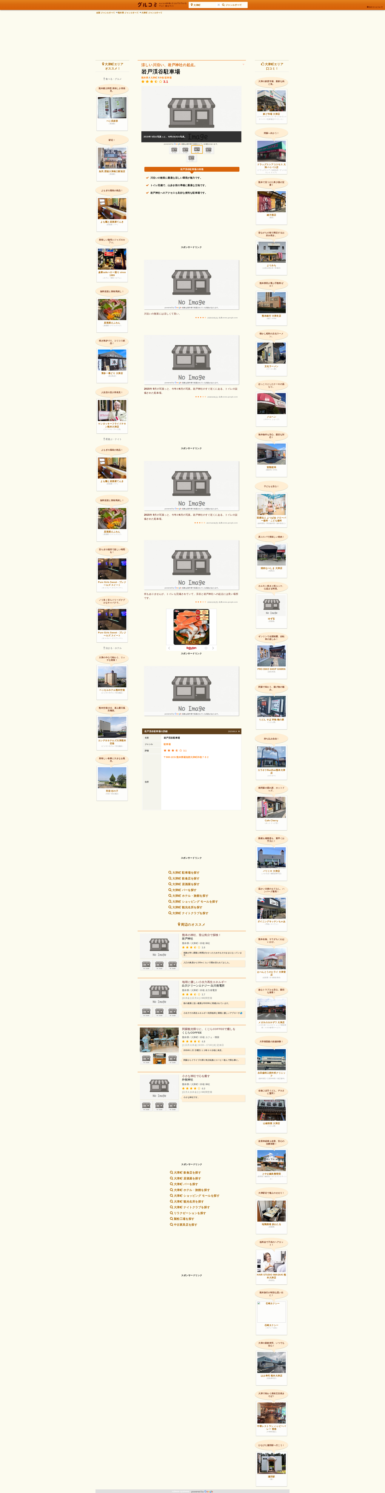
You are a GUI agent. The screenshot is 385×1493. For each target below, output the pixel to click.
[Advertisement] (192, 36)
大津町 (153, 77)
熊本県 (144, 77)
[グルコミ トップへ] (162, 5)
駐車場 (168, 77)
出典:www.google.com (228, 318)
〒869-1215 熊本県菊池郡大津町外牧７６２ (186, 757)
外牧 (161, 77)
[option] (191, 115)
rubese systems (181, 1491)
